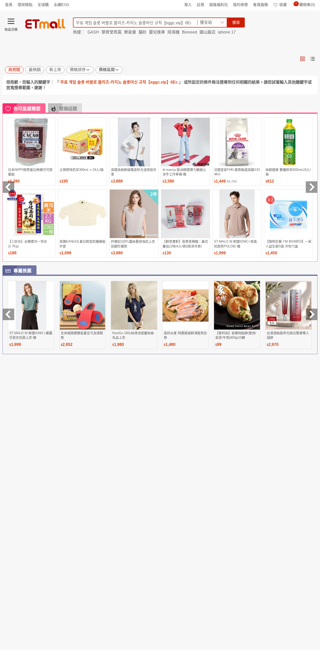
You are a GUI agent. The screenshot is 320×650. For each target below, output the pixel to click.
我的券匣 (240, 5)
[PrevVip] (8, 314)
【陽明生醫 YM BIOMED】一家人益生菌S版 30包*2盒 (289, 244)
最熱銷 (35, 70)
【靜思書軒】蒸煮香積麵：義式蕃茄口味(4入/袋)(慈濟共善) (185, 244)
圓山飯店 (208, 32)
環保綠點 (25, 5)
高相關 (14, 70)
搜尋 (236, 22)
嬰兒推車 (157, 32)
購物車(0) (305, 5)
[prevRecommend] (8, 187)
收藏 (283, 5)
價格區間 (107, 70)
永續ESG (61, 5)
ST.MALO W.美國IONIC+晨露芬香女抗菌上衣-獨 (30, 335)
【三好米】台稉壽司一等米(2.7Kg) (27, 244)
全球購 (43, 5)
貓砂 (142, 32)
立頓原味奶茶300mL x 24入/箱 (82, 170)
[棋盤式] (303, 59)
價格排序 (78, 70)
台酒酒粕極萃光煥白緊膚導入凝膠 (288, 335)
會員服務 (260, 5)
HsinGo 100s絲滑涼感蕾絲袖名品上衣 (133, 335)
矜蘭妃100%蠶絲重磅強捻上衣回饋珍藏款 (133, 244)
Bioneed (189, 32)
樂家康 (130, 32)
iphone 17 (227, 32)
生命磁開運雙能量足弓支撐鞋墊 (82, 335)
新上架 (55, 70)
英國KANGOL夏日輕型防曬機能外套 (83, 244)
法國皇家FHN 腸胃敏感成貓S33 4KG (237, 172)
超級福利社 (218, 5)
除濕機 (174, 32)
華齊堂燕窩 (112, 32)
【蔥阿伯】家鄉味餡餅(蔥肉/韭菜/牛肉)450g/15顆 (235, 335)
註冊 (200, 5)
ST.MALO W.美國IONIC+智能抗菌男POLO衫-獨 (235, 244)
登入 (188, 5)
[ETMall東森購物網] (45, 24)
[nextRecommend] (311, 187)
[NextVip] (311, 314)
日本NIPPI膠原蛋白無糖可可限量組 (30, 172)
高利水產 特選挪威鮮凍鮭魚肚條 (185, 335)
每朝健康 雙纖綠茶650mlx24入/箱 (288, 172)
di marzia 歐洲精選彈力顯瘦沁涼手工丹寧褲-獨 (184, 172)
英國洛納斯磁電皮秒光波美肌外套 (133, 172)
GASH (93, 32)
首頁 (8, 5)
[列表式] (313, 59)
